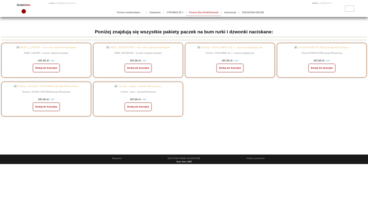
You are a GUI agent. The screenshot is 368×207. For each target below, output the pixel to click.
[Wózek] (349, 9)
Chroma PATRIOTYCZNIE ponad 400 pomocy (321, 53)
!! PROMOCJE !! (175, 12)
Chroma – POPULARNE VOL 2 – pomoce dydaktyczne (229, 53)
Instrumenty (230, 12)
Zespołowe (155, 12)
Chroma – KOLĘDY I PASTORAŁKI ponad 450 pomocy (46, 91)
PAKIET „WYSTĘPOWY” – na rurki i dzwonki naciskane (138, 53)
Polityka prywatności (255, 158)
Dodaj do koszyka (46, 68)
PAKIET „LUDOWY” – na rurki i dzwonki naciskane (46, 53)
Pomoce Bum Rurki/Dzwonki (203, 12)
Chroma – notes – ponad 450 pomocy (138, 91)
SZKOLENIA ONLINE (253, 12)
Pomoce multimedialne (128, 12)
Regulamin (117, 158)
